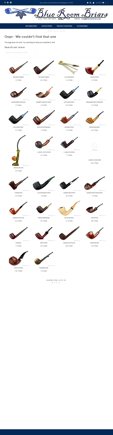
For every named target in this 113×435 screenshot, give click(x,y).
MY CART (101, 3)
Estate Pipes (47, 26)
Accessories (82, 26)
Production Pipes (64, 26)
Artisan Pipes (31, 26)
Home (50, 31)
